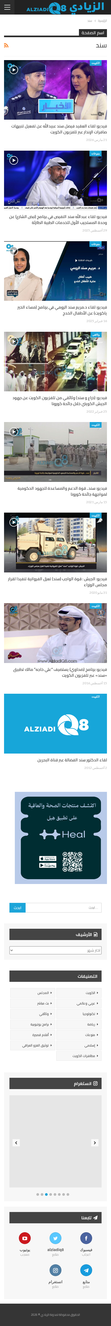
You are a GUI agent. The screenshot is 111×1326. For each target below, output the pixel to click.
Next (95, 1142)
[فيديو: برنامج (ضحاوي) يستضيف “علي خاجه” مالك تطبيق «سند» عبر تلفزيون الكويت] (55, 633)
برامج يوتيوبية (39, 1024)
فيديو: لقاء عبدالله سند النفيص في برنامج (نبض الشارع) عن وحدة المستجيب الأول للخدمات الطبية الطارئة (58, 219)
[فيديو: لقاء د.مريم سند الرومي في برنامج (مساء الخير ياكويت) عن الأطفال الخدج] (55, 271)
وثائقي (96, 334)
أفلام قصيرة (40, 1035)
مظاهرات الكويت (83, 1056)
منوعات (95, 153)
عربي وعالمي (86, 1003)
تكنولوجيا (89, 1014)
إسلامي (89, 1045)
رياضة (91, 1024)
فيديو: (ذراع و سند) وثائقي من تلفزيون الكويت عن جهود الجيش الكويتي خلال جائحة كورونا (59, 401)
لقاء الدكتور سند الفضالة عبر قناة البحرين (72, 760)
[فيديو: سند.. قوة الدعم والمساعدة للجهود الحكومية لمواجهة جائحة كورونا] (55, 452)
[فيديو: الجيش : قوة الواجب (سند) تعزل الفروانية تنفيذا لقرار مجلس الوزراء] (55, 542)
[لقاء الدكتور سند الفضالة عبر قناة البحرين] (55, 724)
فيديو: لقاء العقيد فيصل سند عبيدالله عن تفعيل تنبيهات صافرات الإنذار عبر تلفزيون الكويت (59, 129)
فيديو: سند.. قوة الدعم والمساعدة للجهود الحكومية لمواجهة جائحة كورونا (62, 491)
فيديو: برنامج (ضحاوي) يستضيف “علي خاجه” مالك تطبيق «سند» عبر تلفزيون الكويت (60, 672)
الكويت (96, 63)
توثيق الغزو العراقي (35, 1045)
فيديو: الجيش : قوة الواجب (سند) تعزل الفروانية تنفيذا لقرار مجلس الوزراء (57, 582)
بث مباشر (43, 1003)
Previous (16, 1142)
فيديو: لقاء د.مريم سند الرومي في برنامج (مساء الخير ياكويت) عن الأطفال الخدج (62, 310)
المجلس (43, 993)
